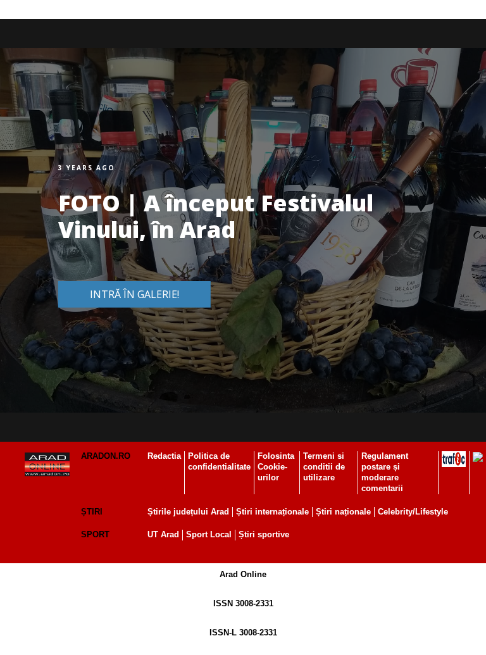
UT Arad (163, 534)
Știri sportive (264, 534)
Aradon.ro (105, 456)
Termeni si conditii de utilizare (324, 466)
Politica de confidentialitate (219, 461)
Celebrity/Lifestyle (413, 511)
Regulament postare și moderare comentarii (384, 472)
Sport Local (209, 534)
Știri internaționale (272, 511)
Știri (92, 511)
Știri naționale (343, 511)
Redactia (164, 456)
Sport (95, 534)
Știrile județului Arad (188, 511)
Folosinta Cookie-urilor (276, 466)
